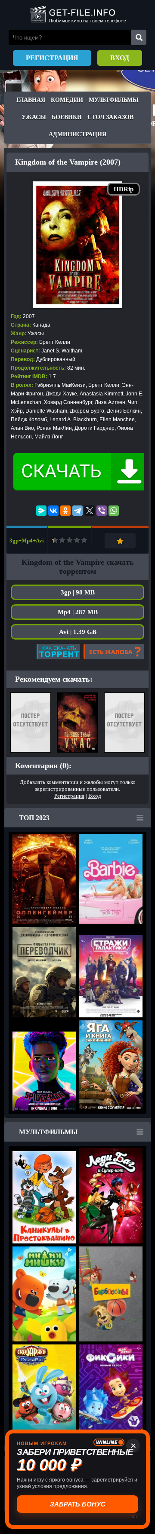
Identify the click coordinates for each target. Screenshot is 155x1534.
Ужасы (34, 117)
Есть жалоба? (114, 651)
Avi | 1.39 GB (77, 631)
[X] (89, 510)
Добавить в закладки (120, 540)
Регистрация (52, 57)
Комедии (67, 100)
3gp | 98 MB (78, 592)
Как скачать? (58, 651)
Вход (119, 57)
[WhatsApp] (113, 510)
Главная (30, 100)
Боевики (67, 117)
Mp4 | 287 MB (78, 612)
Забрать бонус (77, 1504)
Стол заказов (110, 117)
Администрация (77, 134)
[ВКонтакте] (53, 510)
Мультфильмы (114, 100)
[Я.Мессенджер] (41, 510)
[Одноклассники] (65, 510)
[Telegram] (77, 510)
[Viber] (101, 510)
